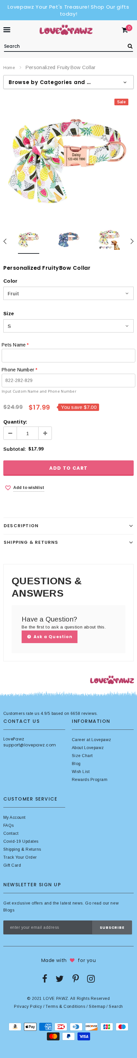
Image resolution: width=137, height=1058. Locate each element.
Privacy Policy (28, 1006)
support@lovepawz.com (29, 745)
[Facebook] (45, 979)
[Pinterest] (75, 979)
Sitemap (97, 1006)
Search (116, 1006)
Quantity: (15, 422)
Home (9, 67)
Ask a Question (52, 636)
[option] (68, 158)
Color (10, 281)
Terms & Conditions (65, 1006)
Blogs (8, 910)
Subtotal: (14, 449)
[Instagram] (90, 979)
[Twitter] (60, 979)
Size (8, 313)
